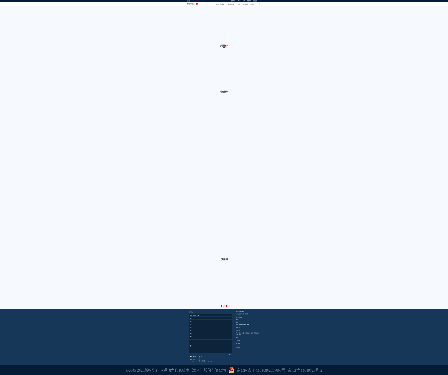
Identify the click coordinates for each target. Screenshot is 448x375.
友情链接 (255, 1)
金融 (247, 324)
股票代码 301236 (190, 1)
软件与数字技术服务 (220, 4)
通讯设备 (237, 324)
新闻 (239, 1)
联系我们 (249, 1)
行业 (239, 4)
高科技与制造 (244, 324)
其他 (248, 324)
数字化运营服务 (231, 4)
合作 (195, 315)
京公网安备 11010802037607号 (261, 370)
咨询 (191, 315)
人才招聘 (243, 1)
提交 (229, 354)
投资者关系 (245, 4)
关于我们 (252, 4)
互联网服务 (240, 324)
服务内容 (237, 319)
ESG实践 (237, 334)
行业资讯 (240, 334)
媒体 (198, 315)
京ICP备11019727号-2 (305, 370)
